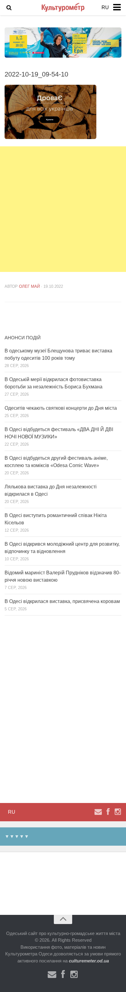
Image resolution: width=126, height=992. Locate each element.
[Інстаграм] (117, 811)
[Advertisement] (63, 209)
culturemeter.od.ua (89, 960)
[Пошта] (98, 811)
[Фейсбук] (108, 811)
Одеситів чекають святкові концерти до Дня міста (61, 408)
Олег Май (29, 286)
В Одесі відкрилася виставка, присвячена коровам (62, 601)
